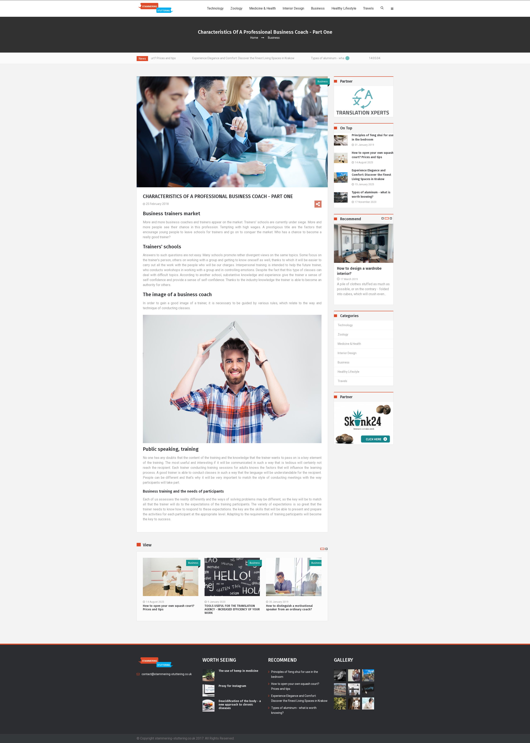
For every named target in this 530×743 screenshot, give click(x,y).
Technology (215, 8)
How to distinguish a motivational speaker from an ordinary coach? (289, 607)
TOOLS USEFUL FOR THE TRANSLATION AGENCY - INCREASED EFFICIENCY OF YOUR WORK (232, 609)
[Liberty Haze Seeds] (364, 423)
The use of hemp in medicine (238, 671)
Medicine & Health (262, 8)
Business (318, 8)
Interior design (293, 8)
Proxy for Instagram (232, 686)
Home (254, 37)
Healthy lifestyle (343, 8)
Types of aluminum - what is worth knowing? (288, 58)
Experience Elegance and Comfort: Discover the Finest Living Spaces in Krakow (191, 58)
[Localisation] (364, 101)
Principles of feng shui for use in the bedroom (372, 137)
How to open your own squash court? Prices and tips (168, 607)
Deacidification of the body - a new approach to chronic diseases (240, 705)
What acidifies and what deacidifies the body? (357, 271)
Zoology (236, 8)
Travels (368, 8)
